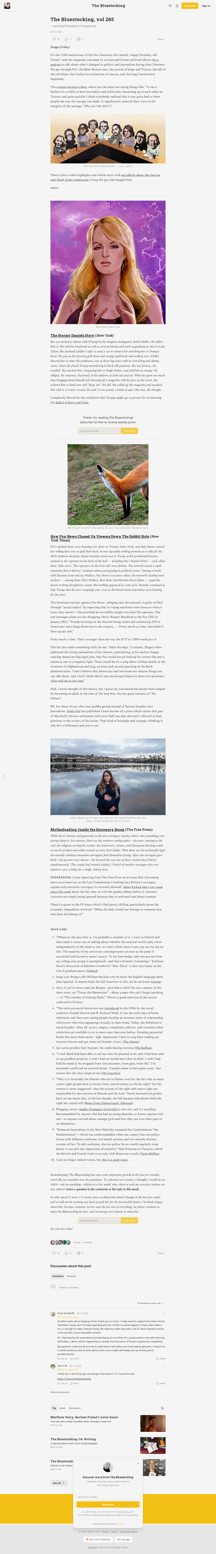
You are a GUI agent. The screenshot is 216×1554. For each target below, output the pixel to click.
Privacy (105, 1531)
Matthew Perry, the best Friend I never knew (84, 1417)
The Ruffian (143, 1048)
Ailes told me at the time (66, 681)
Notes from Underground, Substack (108, 1103)
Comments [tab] (58, 1276)
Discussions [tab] (75, 1408)
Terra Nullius (150, 1153)
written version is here (71, 87)
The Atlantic (131, 1042)
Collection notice (128, 1531)
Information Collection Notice (107, 1514)
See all (57, 1483)
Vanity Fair (73, 711)
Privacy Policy (132, 1514)
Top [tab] (54, 1408)
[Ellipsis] (164, 1313)
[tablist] (64, 1276)
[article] (108, 1423)
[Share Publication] (177, 6)
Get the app (123, 1539)
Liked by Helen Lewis (69, 1317)
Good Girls (110, 1109)
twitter (156, 982)
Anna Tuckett (64, 1313)
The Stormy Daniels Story (72, 335)
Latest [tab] (62, 1408)
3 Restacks (87, 1242)
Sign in (206, 5)
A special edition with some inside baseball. (74, 1443)
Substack (92, 1547)
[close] (138, 1463)
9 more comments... (60, 1392)
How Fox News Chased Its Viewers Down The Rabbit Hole (99, 536)
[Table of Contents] (3, 777)
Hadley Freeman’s (91, 1109)
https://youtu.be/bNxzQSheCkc (74, 1378)
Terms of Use (123, 1511)
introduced (111, 1008)
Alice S (61, 1365)
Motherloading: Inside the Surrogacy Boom (87, 829)
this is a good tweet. (115, 1160)
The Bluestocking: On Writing (73, 1439)
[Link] (46, 335)
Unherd (92, 971)
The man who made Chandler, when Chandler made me (80, 1421)
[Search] (170, 6)
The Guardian (110, 1073)
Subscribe (190, 5)
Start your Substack (100, 1539)
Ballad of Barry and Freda (72, 402)
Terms (114, 1531)
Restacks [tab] (71, 1276)
